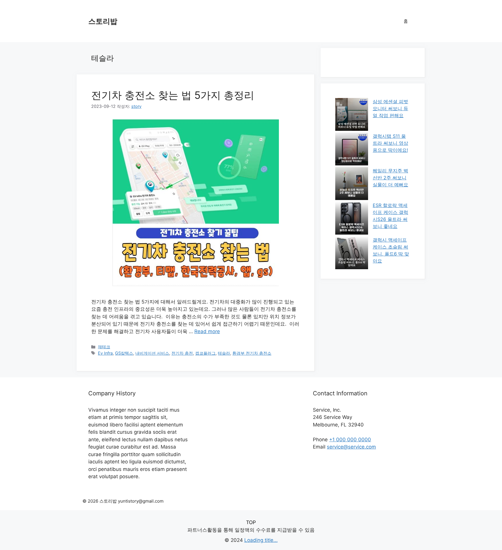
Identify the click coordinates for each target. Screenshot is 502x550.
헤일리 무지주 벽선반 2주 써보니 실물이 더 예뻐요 (390, 178)
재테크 (104, 346)
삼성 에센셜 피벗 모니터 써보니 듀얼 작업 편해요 (390, 108)
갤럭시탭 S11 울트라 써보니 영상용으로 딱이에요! (390, 143)
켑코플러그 (205, 353)
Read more (207, 331)
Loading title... (261, 540)
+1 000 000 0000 (350, 439)
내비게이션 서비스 (152, 353)
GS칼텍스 (124, 353)
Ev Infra (105, 353)
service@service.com (351, 447)
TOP (251, 522)
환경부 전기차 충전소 (251, 353)
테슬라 (224, 353)
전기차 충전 (182, 353)
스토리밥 (102, 21)
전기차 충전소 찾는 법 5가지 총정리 (172, 95)
